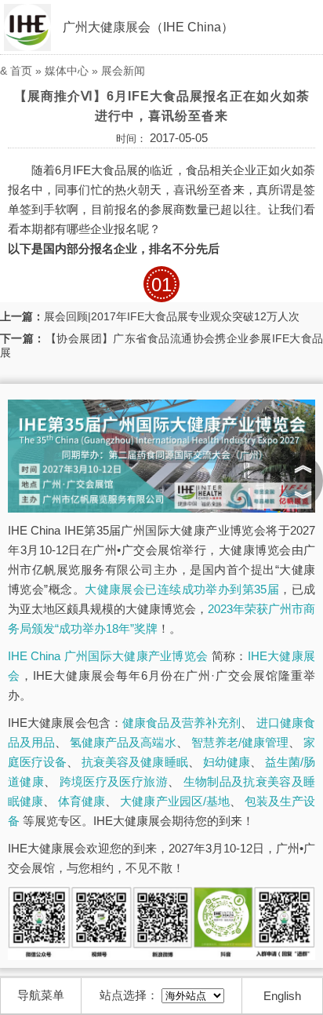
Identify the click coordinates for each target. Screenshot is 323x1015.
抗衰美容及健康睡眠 (134, 762)
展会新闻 (123, 70)
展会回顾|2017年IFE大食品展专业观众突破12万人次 (171, 316)
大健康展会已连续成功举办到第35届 (182, 589)
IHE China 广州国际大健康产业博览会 (108, 656)
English (282, 995)
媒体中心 (67, 70)
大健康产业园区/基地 (174, 801)
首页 (21, 70)
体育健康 (81, 801)
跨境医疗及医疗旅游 (114, 781)
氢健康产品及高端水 (123, 742)
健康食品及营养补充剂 (181, 722)
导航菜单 (40, 995)
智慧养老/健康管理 (240, 742)
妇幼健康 (226, 762)
